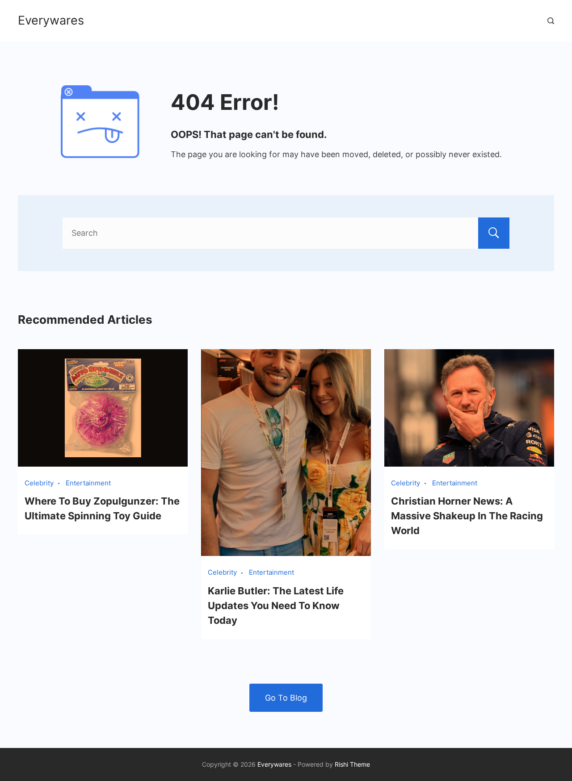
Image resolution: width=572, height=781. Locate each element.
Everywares (51, 20)
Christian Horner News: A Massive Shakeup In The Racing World (467, 515)
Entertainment (88, 483)
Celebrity (39, 483)
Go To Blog (286, 697)
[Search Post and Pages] (550, 20)
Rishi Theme (352, 764)
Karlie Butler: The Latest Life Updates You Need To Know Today (276, 605)
